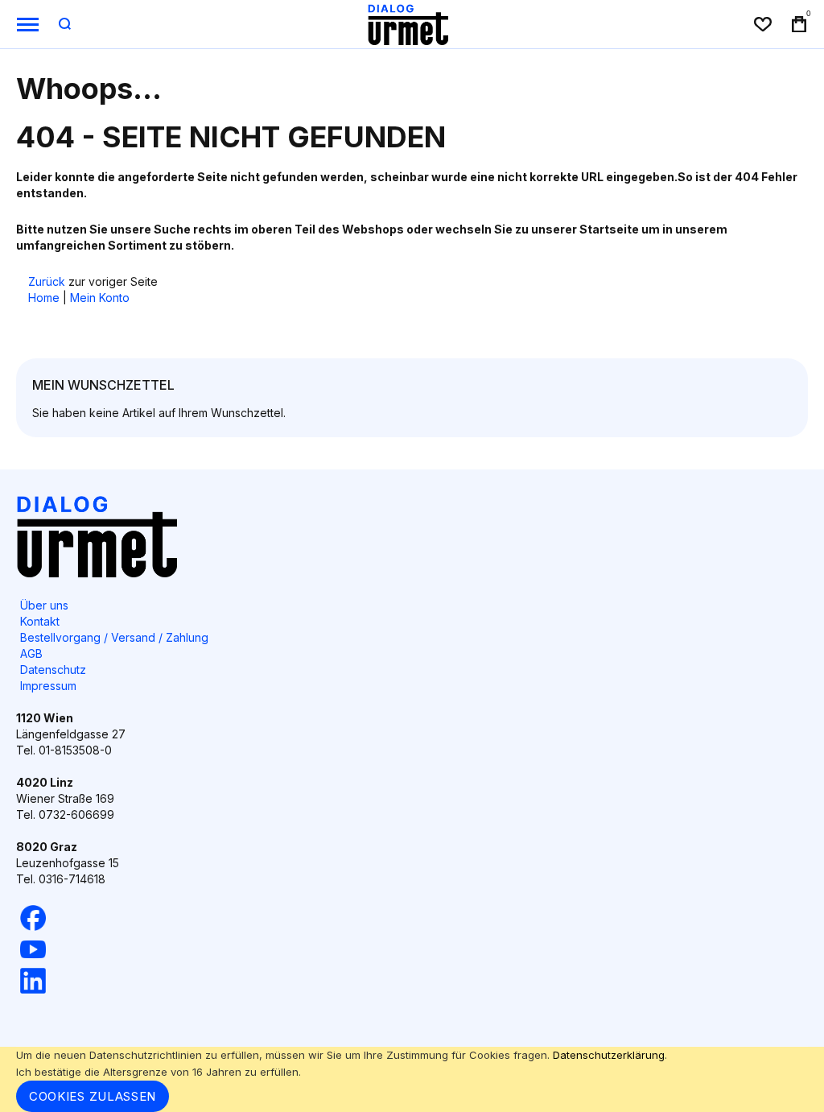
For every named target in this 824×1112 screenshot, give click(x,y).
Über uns (44, 605)
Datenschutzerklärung (609, 1054)
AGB (31, 653)
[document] (412, 1079)
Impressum (48, 685)
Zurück (46, 281)
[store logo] (408, 24)
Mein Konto (100, 297)
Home (44, 297)
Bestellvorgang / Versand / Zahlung (114, 637)
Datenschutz (53, 669)
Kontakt (40, 621)
